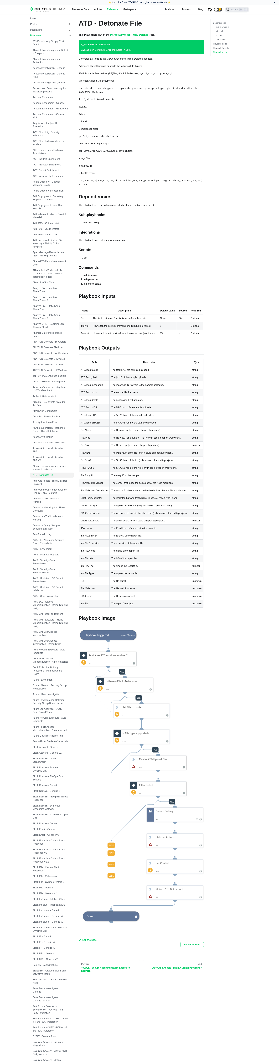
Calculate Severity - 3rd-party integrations (48, 1044)
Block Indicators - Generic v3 (48, 921)
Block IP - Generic (42, 936)
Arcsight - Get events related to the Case (49, 403)
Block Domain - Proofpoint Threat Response (50, 798)
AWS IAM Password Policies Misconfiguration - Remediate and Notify (50, 622)
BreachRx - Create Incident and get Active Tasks (49, 972)
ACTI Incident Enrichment (46, 159)
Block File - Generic (43, 887)
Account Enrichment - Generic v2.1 (49, 116)
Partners (186, 9)
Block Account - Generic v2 (47, 752)
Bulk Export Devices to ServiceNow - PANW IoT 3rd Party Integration (48, 1009)
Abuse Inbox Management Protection (46, 61)
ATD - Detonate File (43, 475)
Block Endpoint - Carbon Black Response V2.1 (49, 860)
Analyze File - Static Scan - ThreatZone (47, 308)
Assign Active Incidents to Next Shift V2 (49, 459)
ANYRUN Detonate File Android (49, 341)
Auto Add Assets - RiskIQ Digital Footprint (50, 482)
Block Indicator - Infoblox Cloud (49, 899)
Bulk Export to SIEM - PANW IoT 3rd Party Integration (50, 1029)
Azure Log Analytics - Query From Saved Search (47, 711)
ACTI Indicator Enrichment (47, 164)
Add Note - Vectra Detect (46, 228)
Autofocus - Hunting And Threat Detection (49, 509)
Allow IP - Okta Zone (43, 282)
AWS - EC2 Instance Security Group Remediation (48, 542)
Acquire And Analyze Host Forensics (46, 125)
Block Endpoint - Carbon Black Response (49, 842)
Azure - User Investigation (46, 694)
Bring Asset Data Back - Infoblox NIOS (50, 981)
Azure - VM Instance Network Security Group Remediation (48, 702)
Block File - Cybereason (45, 876)
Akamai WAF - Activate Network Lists (50, 263)
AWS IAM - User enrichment (48, 614)
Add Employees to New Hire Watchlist (47, 207)
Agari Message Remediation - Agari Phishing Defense (48, 254)
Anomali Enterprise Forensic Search (47, 334)
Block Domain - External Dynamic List (45, 769)
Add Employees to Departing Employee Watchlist (48, 198)
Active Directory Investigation (48, 190)
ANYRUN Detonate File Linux (48, 347)
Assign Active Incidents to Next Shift (49, 450)
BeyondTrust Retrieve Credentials (50, 741)
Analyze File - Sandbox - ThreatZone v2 (45, 299)
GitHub (163, 2)
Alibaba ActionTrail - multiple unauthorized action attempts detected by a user (48, 273)
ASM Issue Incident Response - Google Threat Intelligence (49, 430)
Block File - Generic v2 (45, 893)
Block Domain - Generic (45, 785)
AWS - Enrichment (42, 548)
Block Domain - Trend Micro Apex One (50, 816)
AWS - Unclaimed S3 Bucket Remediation (48, 580)
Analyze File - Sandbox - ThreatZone (45, 290)
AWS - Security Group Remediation (44, 562)
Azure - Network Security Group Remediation (50, 687)
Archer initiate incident (44, 396)
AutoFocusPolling (42, 534)
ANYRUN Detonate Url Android (49, 358)
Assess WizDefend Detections (49, 442)
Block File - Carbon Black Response (46, 869)
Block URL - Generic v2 (45, 959)
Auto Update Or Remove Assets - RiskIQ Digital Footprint (50, 491)
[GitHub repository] (209, 9)
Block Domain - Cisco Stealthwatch (44, 760)
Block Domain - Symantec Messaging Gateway (46, 807)
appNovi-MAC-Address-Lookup (49, 375)
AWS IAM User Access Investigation (45, 633)
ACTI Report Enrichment (46, 170)
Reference (112, 9)
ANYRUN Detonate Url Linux (48, 364)
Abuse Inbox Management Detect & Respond (50, 52)
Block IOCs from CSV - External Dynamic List (50, 929)
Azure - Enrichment (43, 679)
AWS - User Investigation (46, 596)
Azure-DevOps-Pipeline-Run (48, 735)
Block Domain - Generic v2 (47, 791)
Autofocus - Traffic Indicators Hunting (48, 518)
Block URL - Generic (43, 953)
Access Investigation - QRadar (49, 82)
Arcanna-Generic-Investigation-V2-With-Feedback (49, 389)
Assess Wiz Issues (43, 436)
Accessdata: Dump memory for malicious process (49, 90)
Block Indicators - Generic (46, 910)
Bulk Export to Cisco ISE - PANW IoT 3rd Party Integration (50, 1020)
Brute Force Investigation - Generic (46, 990)
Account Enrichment (43, 97)
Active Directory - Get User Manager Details (47, 183)
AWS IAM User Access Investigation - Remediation (47, 642)
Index (33, 18)
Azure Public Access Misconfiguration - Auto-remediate (50, 728)
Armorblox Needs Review (46, 416)
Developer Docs (80, 9)
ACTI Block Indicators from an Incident (48, 143)
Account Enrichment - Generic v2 (50, 108)
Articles (98, 9)
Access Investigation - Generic (49, 68)
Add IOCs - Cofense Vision (47, 223)
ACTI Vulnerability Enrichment (48, 176)
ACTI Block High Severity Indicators (46, 134)
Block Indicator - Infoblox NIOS (49, 904)
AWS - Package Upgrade (46, 554)
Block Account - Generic (45, 747)
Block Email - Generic (44, 829)
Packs (33, 24)
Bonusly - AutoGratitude (45, 965)
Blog (200, 9)
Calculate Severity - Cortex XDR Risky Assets (50, 1053)
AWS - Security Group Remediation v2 (44, 571)
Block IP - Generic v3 (44, 947)
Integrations (36, 29)
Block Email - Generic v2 (46, 834)
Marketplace (129, 9)
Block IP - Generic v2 (44, 942)
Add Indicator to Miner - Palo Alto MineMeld (50, 216)
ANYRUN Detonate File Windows (50, 353)
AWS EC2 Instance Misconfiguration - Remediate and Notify (50, 605)
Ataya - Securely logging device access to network (49, 468)
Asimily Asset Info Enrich (46, 422)
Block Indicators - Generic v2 (48, 916)
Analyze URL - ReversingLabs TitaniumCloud (49, 325)
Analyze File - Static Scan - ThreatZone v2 (47, 317)
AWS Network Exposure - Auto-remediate (49, 651)
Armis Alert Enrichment (45, 410)
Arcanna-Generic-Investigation (49, 381)
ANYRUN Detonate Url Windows (50, 370)
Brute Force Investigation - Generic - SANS (46, 999)
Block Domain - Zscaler (45, 823)
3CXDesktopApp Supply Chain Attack (49, 43)
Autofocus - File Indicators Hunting (46, 500)
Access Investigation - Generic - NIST (50, 75)
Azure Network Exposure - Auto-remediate (50, 719)
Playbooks (35, 35)
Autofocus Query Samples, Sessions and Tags (47, 527)
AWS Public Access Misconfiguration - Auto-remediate (50, 660)
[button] (218, 9)
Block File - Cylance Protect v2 (49, 882)
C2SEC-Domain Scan (44, 1036)
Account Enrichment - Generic (49, 103)
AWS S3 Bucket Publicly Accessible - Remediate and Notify (47, 670)
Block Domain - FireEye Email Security (48, 778)
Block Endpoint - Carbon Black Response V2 (49, 851)
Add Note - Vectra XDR (45, 234)
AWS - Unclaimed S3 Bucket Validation (48, 589)
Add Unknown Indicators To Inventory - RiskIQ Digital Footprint (47, 243)
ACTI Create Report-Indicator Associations (48, 152)
